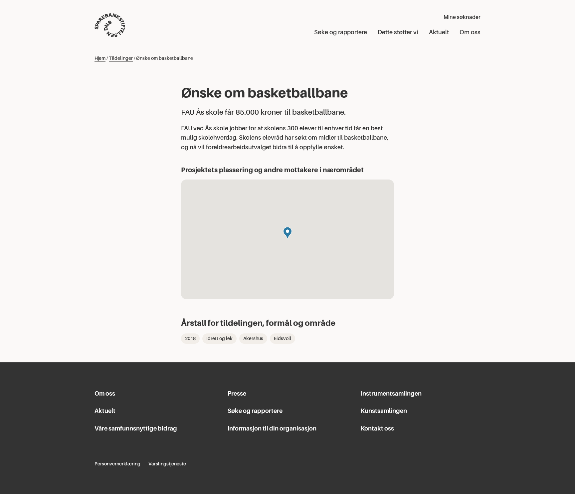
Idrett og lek (219, 338)
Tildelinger (121, 58)
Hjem (100, 58)
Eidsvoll (282, 338)
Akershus (253, 338)
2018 (190, 338)
